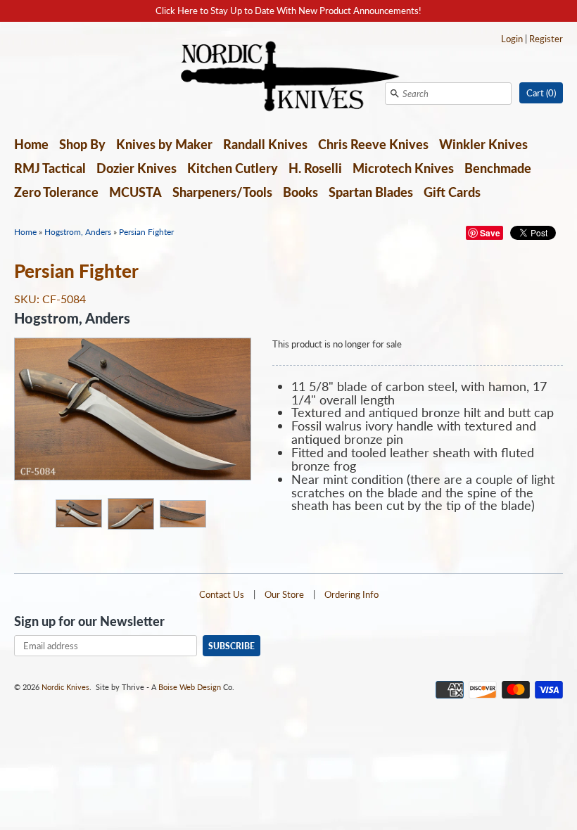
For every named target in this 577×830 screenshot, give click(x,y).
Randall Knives (265, 144)
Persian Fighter (146, 231)
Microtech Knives (403, 168)
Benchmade (497, 168)
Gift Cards (452, 192)
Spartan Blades (371, 192)
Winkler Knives (483, 144)
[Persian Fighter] (78, 512)
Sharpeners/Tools (222, 192)
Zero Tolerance (56, 192)
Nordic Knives (65, 686)
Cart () (541, 92)
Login (512, 38)
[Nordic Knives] (289, 77)
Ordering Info (351, 594)
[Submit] (394, 93)
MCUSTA (135, 192)
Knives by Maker (164, 144)
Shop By (82, 144)
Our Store (284, 594)
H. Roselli (315, 168)
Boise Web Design (189, 686)
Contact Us (221, 594)
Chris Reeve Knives (373, 144)
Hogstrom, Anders (77, 231)
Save (490, 232)
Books (300, 192)
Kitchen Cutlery (232, 168)
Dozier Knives (136, 168)
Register (546, 38)
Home (31, 144)
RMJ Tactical (50, 168)
